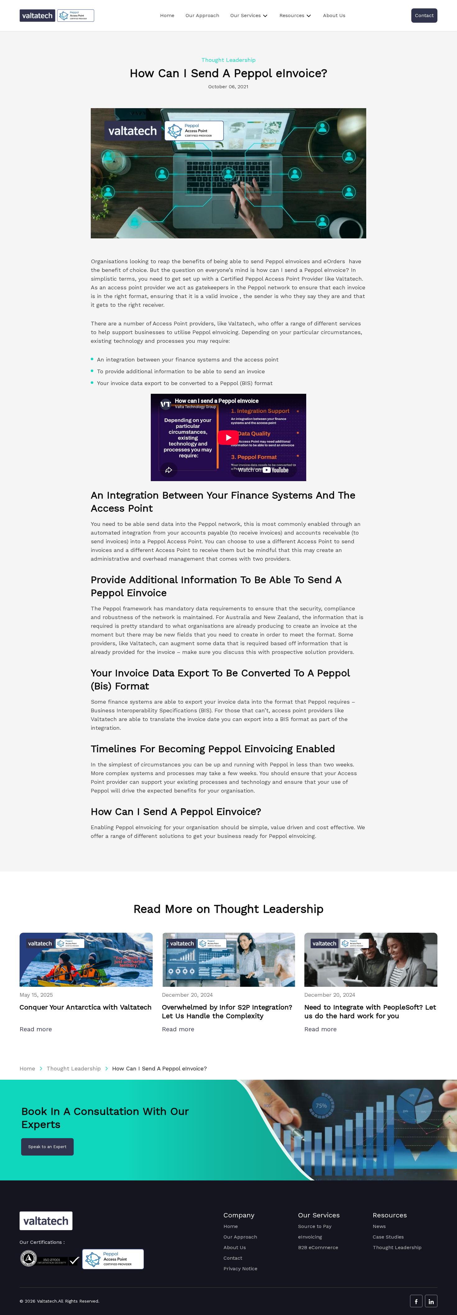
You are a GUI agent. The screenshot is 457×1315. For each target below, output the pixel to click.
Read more (37, 1029)
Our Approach (202, 15)
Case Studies (388, 1237)
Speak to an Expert (47, 1146)
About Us (334, 15)
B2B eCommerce (318, 1247)
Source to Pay (314, 1226)
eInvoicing (310, 1237)
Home (167, 15)
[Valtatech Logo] (46, 1221)
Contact (424, 15)
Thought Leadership (74, 1068)
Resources (291, 15)
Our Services (245, 15)
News (379, 1226)
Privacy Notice (240, 1268)
